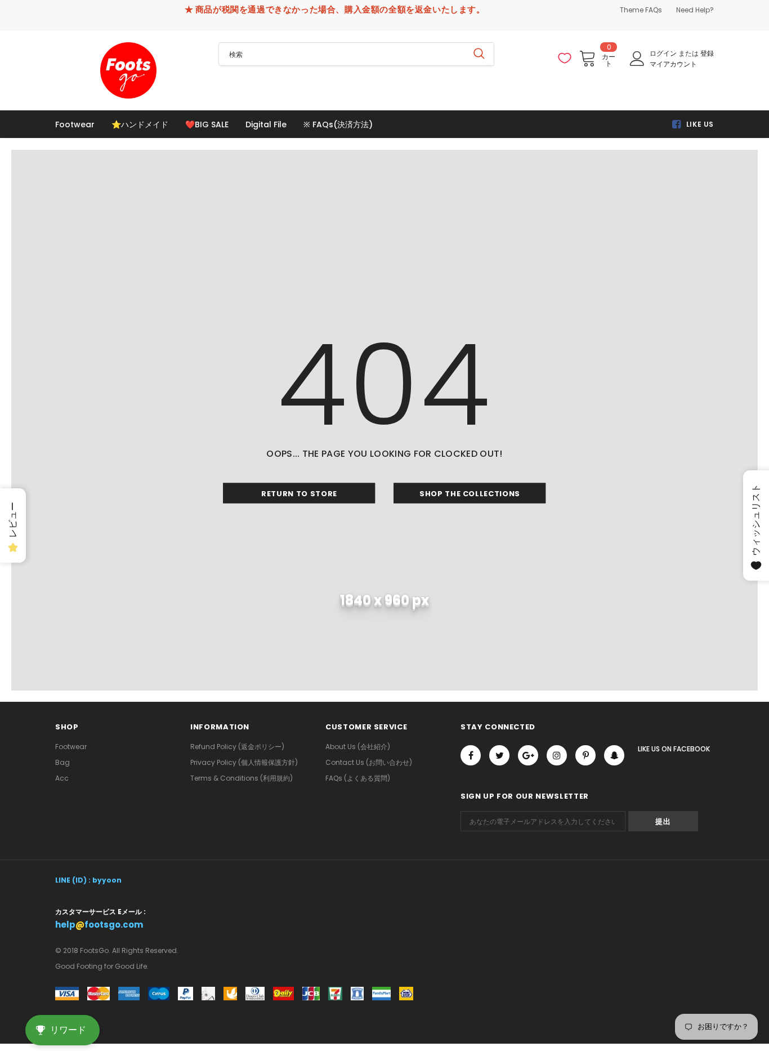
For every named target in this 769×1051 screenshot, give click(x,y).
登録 (707, 53)
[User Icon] (637, 58)
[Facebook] (470, 755)
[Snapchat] (614, 755)
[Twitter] (499, 755)
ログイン (664, 53)
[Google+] (528, 755)
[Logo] (128, 70)
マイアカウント (673, 64)
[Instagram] (557, 755)
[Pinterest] (585, 755)
